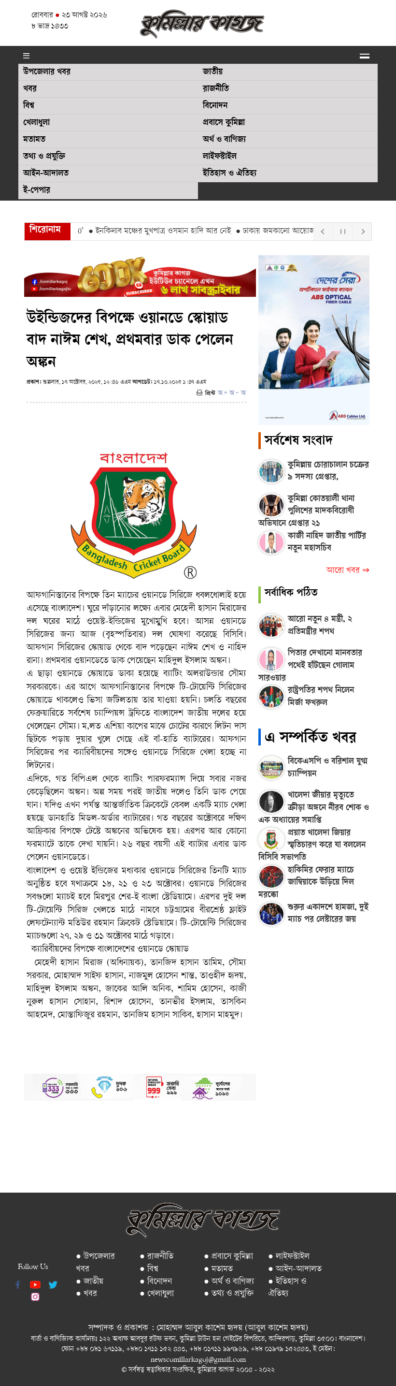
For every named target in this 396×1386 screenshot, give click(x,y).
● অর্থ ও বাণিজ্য (229, 1281)
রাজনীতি (216, 89)
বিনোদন (215, 106)
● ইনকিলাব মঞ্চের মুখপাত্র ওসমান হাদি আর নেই (142, 231)
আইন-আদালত (46, 174)
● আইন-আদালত (295, 1269)
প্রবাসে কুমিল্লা (224, 123)
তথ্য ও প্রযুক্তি (44, 157)
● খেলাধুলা (157, 1293)
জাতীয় (213, 72)
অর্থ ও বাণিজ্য (224, 140)
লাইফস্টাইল (220, 157)
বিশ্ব (28, 106)
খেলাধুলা (36, 123)
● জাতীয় (89, 1281)
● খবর (86, 1293)
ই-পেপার (36, 191)
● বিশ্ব (149, 1269)
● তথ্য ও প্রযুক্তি (229, 1293)
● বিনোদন (156, 1281)
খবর (30, 89)
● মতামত (218, 1269)
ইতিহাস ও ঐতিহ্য (229, 174)
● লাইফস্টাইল (289, 1256)
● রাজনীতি (156, 1256)
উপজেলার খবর (47, 72)
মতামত (34, 140)
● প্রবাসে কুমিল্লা (228, 1256)
